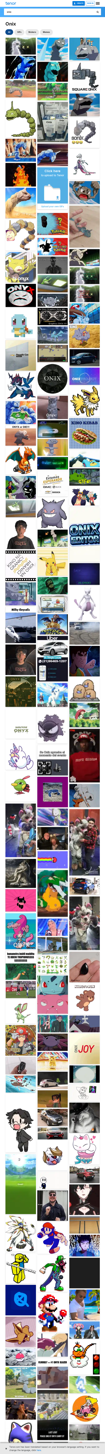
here (39, 1450)
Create (80, 3)
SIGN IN (90, 3)
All (9, 32)
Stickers (32, 32)
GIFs (19, 32)
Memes (46, 32)
